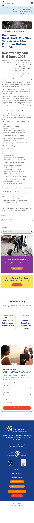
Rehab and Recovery (14, 9)
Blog (8, 7)
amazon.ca (24, 210)
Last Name (6, 392)
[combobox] (17, 219)
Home (3, 7)
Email (5, 399)
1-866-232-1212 (20, 444)
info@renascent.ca (18, 446)
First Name (6, 385)
